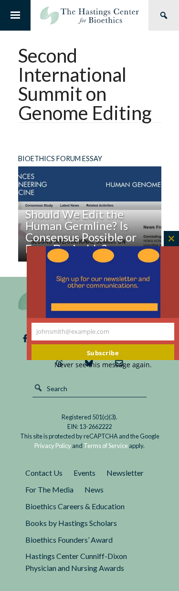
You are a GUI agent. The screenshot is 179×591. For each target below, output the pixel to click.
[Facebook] (25, 338)
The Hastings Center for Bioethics (89, 15)
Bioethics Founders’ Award (69, 539)
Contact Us (44, 472)
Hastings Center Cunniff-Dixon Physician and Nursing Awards (76, 561)
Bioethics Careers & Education (75, 506)
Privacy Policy (52, 445)
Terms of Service (106, 445)
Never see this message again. (103, 364)
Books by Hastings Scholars (71, 522)
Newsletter (125, 472)
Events (84, 472)
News (94, 489)
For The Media (49, 489)
